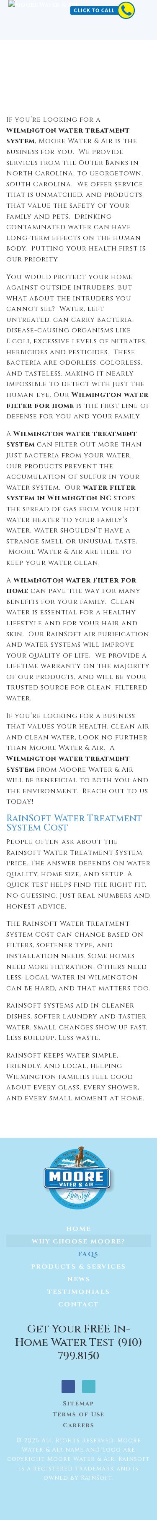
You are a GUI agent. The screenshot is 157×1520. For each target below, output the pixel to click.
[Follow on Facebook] (68, 1386)
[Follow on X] (88, 1386)
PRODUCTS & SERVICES (78, 1266)
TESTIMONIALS (78, 1292)
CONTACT (78, 1304)
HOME (78, 1229)
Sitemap (78, 1404)
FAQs (88, 1254)
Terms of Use (79, 1414)
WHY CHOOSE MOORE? (78, 1241)
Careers (78, 1425)
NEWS (78, 1279)
